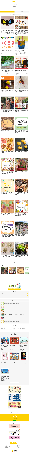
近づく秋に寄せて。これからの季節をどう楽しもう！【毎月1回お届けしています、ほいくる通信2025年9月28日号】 (21, 214)
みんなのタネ (18, 14)
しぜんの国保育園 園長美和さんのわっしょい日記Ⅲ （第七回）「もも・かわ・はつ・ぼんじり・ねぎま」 (21, 193)
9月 (6, 328)
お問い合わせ (18, 445)
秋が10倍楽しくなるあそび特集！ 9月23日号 (7, 50)
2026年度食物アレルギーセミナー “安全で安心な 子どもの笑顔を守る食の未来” (5, 362)
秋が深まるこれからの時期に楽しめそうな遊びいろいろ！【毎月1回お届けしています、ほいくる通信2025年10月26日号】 (7, 172)
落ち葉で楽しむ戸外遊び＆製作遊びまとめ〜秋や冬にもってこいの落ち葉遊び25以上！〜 (21, 31)
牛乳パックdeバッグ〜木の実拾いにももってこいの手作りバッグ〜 (21, 51)
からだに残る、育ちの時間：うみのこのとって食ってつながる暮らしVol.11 (7, 111)
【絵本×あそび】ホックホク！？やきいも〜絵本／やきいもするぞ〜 (7, 91)
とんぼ (2, 328)
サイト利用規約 (7, 447)
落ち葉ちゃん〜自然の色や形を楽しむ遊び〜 (21, 171)
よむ (1, 295)
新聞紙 (14, 328)
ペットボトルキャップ (10, 328)
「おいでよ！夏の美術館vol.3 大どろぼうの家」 (24, 361)
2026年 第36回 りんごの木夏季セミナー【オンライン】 (5, 377)
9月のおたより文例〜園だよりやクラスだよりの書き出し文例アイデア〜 (11, 303)
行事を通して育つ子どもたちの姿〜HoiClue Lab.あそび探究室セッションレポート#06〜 (7, 193)
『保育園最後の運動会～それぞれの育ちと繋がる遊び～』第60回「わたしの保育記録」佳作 (21, 235)
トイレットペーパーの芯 (18, 328)
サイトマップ (18, 447)
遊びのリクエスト (7, 446)
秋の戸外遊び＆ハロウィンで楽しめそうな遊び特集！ (21, 71)
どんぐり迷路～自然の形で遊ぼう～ (6, 130)
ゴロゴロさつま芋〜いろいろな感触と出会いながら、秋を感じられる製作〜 (7, 214)
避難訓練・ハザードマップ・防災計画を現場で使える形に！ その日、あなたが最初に (14, 362)
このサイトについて (7, 445)
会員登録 (18, 446)
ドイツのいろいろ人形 (13, 345)
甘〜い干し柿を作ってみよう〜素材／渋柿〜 (21, 151)
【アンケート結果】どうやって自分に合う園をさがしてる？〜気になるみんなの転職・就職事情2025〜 (21, 131)
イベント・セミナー (4, 297)
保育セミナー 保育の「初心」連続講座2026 (24, 346)
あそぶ (2, 293)
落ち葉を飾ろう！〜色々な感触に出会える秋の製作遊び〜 (7, 152)
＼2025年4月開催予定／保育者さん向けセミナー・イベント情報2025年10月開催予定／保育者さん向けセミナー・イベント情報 (7, 235)
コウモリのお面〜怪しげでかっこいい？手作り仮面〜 (7, 31)
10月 (4, 328)
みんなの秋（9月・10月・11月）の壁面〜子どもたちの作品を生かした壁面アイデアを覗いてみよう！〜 (14, 314)
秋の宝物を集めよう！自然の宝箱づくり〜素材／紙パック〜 (21, 111)
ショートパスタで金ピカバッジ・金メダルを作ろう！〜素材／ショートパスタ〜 (7, 256)
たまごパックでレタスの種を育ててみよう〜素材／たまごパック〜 (21, 256)
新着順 (22, 11)
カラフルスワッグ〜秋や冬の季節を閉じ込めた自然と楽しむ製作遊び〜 (21, 91)
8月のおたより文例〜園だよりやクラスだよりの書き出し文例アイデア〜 (11, 321)
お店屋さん (23, 328)
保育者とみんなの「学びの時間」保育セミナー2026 (4, 346)
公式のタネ (14, 14)
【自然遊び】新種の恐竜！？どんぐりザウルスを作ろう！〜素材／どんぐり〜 (7, 71)
